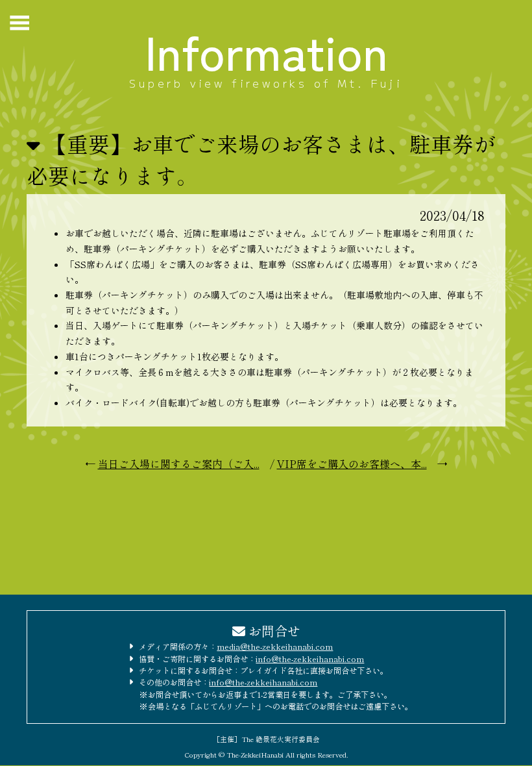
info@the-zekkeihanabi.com (310, 659)
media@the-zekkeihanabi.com (275, 646)
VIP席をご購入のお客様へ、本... (352, 463)
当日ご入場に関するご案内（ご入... (179, 463)
